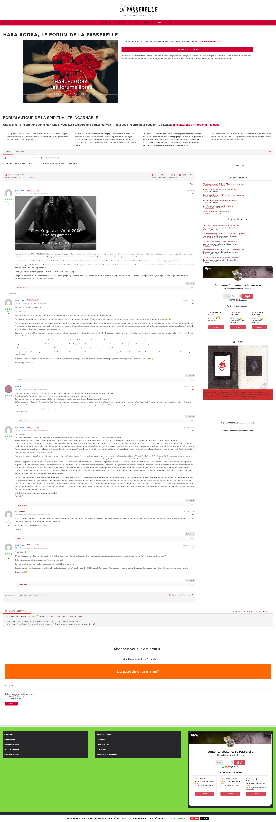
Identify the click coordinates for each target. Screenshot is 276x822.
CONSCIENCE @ (147, 23)
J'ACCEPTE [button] (194, 818)
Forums (8, 151)
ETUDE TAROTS (133, 23)
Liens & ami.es (103, 744)
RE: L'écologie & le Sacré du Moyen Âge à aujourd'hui (221, 242)
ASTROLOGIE (119, 23)
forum (159, 23)
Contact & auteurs (11, 754)
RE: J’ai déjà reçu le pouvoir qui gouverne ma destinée (221, 257)
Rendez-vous (9, 739)
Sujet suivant (187, 595)
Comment (190, 375)
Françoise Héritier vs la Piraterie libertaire (221, 390)
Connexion (8, 735)
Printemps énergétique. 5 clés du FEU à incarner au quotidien (224, 184)
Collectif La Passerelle (211, 186)
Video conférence (104, 735)
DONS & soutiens (11, 749)
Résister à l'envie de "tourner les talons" (216, 211)
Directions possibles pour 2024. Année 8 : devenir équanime (223, 195)
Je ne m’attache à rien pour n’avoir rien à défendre (220, 189)
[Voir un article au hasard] (270, 22)
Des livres (101, 739)
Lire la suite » (190, 283)
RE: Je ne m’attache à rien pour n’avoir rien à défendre (221, 225)
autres (168, 23)
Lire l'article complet (209, 399)
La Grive (23, 178)
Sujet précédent (174, 595)
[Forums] (5, 158)
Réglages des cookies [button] (178, 818)
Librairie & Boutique (15, 696)
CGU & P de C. (103, 749)
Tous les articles (14, 698)
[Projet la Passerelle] (5, 22)
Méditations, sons (11, 744)
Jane (19, 386)
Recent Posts (20, 151)
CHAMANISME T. (105, 23)
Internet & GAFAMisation (107, 754)
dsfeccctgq (31, 616)
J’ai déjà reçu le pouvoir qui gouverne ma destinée (220, 200)
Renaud (207, 191)
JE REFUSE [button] (204, 818)
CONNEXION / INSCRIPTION (209, 41)
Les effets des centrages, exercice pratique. (218, 206)
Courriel (9, 686)
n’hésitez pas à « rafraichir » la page (196, 124)
